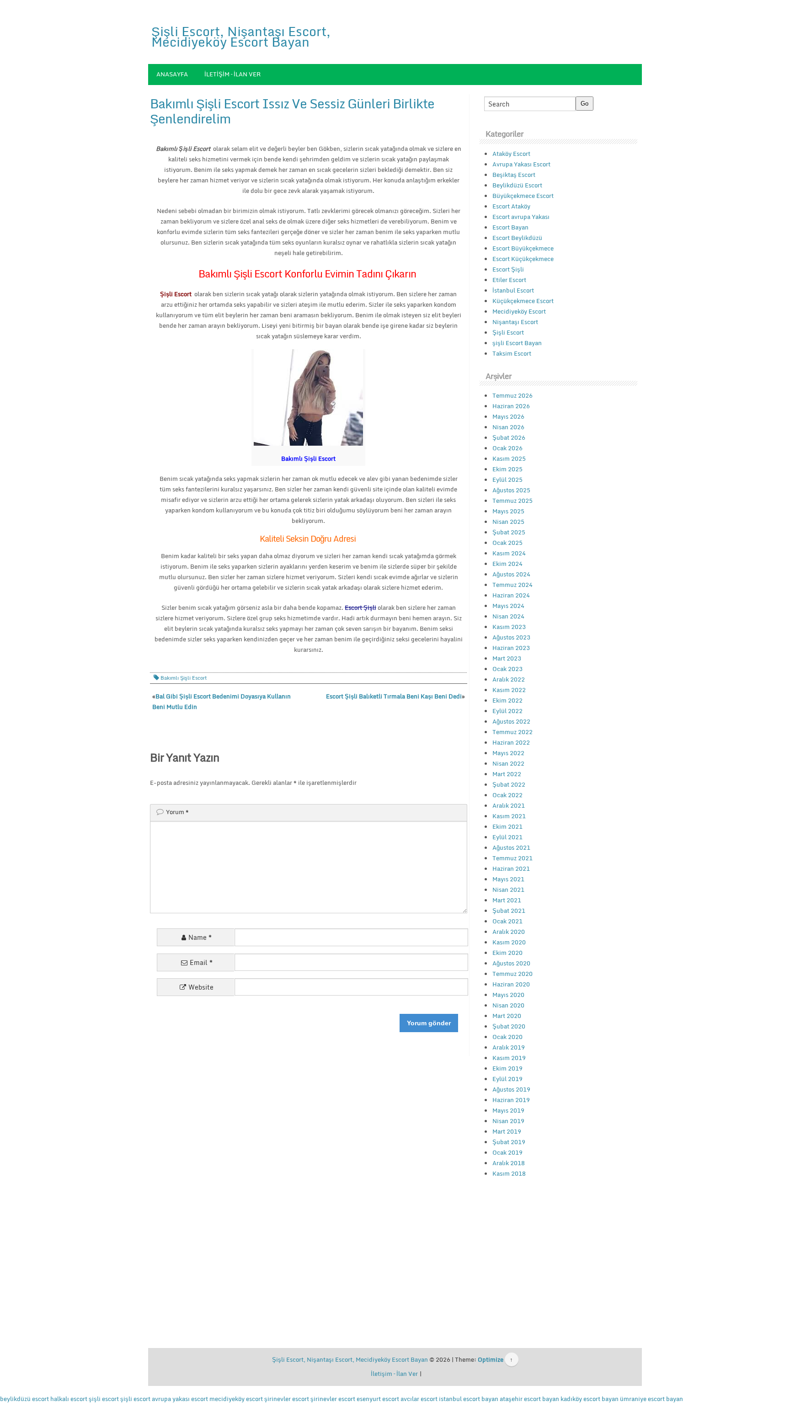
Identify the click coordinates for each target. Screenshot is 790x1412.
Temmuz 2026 (512, 395)
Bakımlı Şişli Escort (183, 678)
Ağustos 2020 (511, 963)
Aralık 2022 (508, 679)
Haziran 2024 (511, 595)
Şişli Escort (508, 332)
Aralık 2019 (508, 1047)
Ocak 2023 (507, 669)
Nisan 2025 (508, 522)
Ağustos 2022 (511, 721)
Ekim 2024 (507, 564)
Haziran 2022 (511, 742)
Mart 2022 (506, 774)
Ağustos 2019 (511, 1089)
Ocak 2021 (507, 921)
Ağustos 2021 (511, 847)
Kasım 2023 (509, 627)
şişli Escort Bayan (517, 343)
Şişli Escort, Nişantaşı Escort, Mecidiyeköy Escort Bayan (241, 36)
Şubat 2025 (508, 532)
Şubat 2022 (508, 784)
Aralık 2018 (508, 1163)
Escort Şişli (508, 269)
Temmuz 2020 (512, 974)
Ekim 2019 (507, 1068)
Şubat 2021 (508, 911)
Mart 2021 (506, 900)
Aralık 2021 (508, 805)
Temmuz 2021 (512, 858)
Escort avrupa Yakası (521, 217)
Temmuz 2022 (512, 732)
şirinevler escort (286, 1399)
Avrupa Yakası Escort (521, 164)
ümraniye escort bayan (651, 1399)
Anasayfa (172, 74)
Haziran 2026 (511, 406)
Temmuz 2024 (512, 585)
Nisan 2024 (508, 616)
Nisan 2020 (508, 1005)
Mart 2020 (506, 1016)
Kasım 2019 (509, 1058)
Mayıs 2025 (508, 511)
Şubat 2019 (508, 1142)
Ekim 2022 (507, 700)
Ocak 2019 (507, 1152)
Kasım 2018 (509, 1173)
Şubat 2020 (508, 1026)
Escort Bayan (510, 227)
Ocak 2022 (507, 795)
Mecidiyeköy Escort (519, 311)
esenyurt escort (378, 1399)
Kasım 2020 (509, 942)
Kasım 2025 (509, 458)
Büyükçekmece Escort (523, 196)
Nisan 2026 (508, 427)
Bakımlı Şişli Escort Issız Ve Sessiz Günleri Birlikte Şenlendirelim (292, 111)
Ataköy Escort (511, 154)
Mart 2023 (506, 658)
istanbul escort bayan (468, 1399)
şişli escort (104, 1399)
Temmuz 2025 (512, 501)
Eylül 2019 (507, 1079)
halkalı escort (68, 1399)
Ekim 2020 (507, 953)
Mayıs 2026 (508, 416)
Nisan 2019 (508, 1121)
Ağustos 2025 (511, 490)
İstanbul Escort (513, 290)
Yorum (177, 812)
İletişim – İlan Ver (232, 74)
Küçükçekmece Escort (523, 301)
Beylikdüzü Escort (517, 185)
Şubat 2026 (508, 437)
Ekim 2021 (507, 826)
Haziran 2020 (511, 984)
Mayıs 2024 (508, 606)
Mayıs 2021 (508, 879)
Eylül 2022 (507, 711)
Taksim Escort (511, 353)
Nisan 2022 (508, 763)
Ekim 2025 (507, 469)
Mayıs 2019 (508, 1110)
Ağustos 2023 (511, 637)
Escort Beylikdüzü (517, 238)
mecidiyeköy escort (236, 1399)
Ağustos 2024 (511, 574)
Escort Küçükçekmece (523, 259)
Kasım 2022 (509, 690)
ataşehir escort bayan (529, 1399)
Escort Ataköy (511, 206)
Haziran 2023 (511, 648)
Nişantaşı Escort (515, 322)
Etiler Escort (509, 280)
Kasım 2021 (509, 816)
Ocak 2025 (507, 543)
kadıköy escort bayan (589, 1399)
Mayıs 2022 (508, 753)
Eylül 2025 (507, 479)
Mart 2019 (506, 1131)
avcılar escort (419, 1399)
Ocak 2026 (507, 448)
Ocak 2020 (507, 1037)
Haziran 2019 (511, 1100)
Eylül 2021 (507, 837)
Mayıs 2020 (508, 995)
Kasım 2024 (509, 553)
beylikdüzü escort (24, 1399)
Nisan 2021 (508, 889)
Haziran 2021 (511, 868)
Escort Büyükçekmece (523, 248)
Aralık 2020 (508, 932)
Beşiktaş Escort (513, 175)
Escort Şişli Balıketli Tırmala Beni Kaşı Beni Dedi (394, 696)
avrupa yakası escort (180, 1399)
